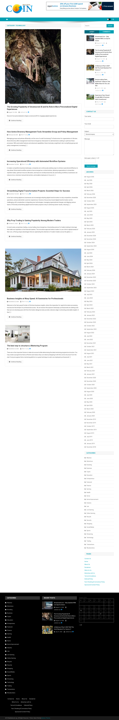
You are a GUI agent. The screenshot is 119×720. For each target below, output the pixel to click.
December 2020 (91, 377)
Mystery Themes (45, 718)
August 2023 (90, 291)
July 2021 (89, 357)
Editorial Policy (89, 579)
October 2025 (91, 201)
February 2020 (91, 412)
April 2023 (90, 305)
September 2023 (92, 287)
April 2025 (90, 222)
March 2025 (90, 225)
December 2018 (91, 447)
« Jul (80, 625)
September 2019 (92, 429)
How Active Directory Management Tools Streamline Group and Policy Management (42, 132)
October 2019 (91, 426)
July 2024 (89, 253)
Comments (106, 32)
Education (89, 475)
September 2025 (92, 204)
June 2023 (90, 298)
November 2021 (91, 343)
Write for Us (88, 570)
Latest (91, 32)
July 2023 (89, 294)
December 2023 (91, 277)
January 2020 (91, 416)
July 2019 (89, 436)
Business (89, 468)
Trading (89, 541)
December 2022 (91, 319)
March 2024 (90, 267)
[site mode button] (109, 19)
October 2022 (91, 326)
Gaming (89, 489)
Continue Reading (16, 120)
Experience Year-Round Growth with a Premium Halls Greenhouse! (102, 97)
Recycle (89, 516)
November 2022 (91, 322)
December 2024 (91, 235)
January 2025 (91, 232)
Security (89, 520)
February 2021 (91, 371)
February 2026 (91, 194)
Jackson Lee (23, 112)
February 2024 (91, 270)
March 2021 (90, 367)
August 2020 (90, 391)
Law (88, 506)
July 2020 (89, 395)
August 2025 (90, 208)
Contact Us (88, 558)
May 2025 (89, 218)
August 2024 (90, 249)
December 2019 (91, 419)
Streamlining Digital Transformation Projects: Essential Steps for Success (38, 191)
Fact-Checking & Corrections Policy (95, 582)
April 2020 (90, 405)
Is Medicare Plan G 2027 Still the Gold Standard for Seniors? (103, 68)
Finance (89, 485)
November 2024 (91, 239)
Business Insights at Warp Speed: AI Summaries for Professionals (35, 298)
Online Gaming (91, 513)
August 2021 (90, 353)
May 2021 (89, 364)
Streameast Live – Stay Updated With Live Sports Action (102, 38)
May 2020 (89, 402)
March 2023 (90, 308)
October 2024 (91, 242)
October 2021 (91, 346)
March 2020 (90, 409)
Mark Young (24, 134)
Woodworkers (91, 548)
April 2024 (90, 263)
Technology (90, 537)
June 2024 (90, 256)
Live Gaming (90, 510)
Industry (89, 503)
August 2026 (90, 177)
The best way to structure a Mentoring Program (27, 346)
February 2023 (91, 312)
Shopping (89, 523)
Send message (91, 166)
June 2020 (90, 398)
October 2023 (91, 284)
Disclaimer (88, 567)
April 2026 (90, 187)
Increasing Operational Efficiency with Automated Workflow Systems (36, 161)
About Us (87, 564)
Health (88, 492)
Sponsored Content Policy (92, 585)
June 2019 (90, 440)
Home (88, 496)
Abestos (89, 458)
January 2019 (91, 443)
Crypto (88, 471)
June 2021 (90, 360)
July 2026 (89, 180)
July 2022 (89, 336)
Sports (88, 530)
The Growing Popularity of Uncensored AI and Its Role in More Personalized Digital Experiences (103, 53)
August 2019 (90, 433)
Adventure (90, 461)
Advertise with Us (90, 573)
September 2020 (92, 388)
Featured (89, 482)
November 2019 (91, 423)
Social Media (90, 527)
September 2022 (92, 329)
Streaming (90, 534)
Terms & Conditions (90, 576)
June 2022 (90, 339)
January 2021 (91, 374)
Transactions (90, 544)
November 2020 (91, 381)
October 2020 (91, 384)
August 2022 (90, 332)
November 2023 (91, 280)
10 (81, 610)
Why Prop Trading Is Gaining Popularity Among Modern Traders (34, 220)
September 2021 (92, 350)
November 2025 (91, 197)
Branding (89, 465)
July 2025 (89, 211)
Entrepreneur (90, 478)
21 (100, 614)
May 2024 (89, 260)
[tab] (92, 31)
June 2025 (90, 215)
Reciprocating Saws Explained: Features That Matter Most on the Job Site (102, 82)
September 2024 (92, 246)
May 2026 (89, 183)
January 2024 (91, 274)
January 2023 (91, 315)
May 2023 (89, 301)
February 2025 (91, 228)
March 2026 (90, 190)
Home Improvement (92, 499)
